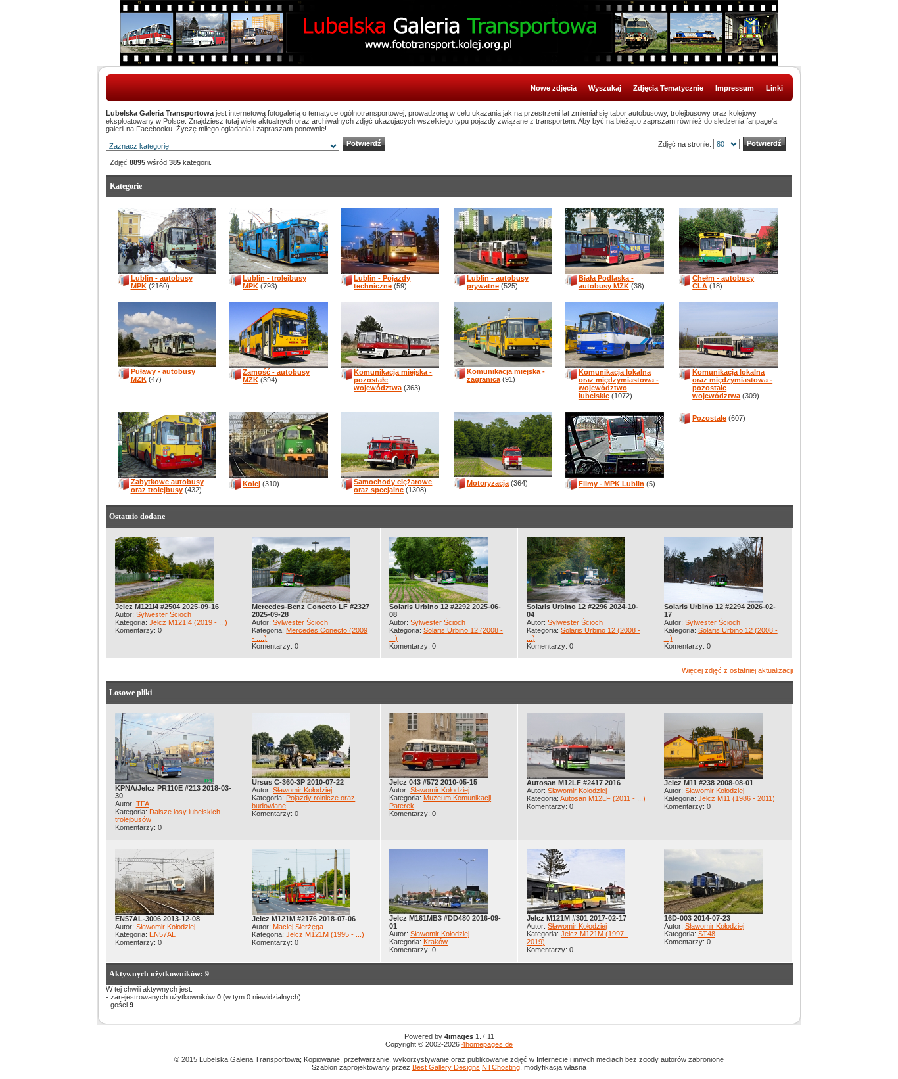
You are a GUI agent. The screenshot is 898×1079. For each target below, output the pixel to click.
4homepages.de (487, 1044)
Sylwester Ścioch (163, 614)
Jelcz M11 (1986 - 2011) (736, 798)
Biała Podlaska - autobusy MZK (606, 282)
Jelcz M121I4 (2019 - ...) (188, 622)
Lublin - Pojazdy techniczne (382, 282)
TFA (142, 804)
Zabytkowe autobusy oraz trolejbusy (167, 486)
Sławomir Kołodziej (302, 790)
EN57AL (162, 934)
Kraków (435, 942)
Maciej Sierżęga (298, 926)
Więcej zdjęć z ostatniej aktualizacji (737, 670)
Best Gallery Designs (446, 1067)
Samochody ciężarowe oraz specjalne (393, 486)
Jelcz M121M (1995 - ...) (325, 934)
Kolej (251, 484)
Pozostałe (709, 418)
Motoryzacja (488, 483)
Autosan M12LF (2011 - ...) (603, 798)
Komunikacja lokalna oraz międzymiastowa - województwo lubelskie (619, 384)
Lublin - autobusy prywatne (498, 282)
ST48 (706, 934)
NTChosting (501, 1067)
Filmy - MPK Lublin (611, 484)
